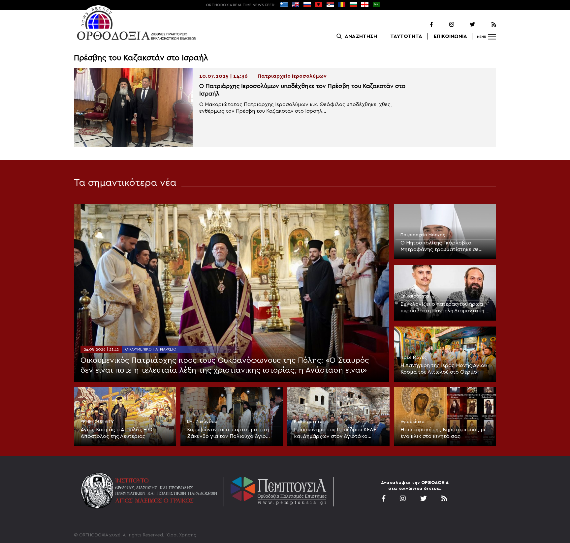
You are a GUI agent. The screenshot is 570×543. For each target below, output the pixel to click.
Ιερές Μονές (413, 357)
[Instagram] (444, 24)
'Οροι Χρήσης (181, 535)
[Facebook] (423, 24)
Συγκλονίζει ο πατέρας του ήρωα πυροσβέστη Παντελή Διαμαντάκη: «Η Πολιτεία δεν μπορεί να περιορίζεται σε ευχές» (443, 307)
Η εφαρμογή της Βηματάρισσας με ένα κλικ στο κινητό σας (443, 433)
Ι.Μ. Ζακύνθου (202, 421)
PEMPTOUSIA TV (97, 421)
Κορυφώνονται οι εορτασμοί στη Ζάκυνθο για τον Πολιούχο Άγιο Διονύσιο (228, 433)
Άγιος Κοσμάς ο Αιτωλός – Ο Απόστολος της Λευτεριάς (116, 433)
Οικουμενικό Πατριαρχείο (150, 349)
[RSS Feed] (486, 24)
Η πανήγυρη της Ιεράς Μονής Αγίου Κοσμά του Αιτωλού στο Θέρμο (443, 369)
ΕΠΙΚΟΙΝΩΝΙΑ (450, 36)
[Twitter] (465, 24)
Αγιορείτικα (412, 421)
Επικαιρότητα (414, 296)
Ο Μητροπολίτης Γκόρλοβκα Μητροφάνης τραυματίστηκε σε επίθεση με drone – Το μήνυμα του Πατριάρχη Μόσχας (442, 246)
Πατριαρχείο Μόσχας (422, 235)
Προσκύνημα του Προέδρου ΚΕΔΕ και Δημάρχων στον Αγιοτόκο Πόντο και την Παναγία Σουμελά (335, 433)
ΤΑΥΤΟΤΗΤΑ (406, 36)
